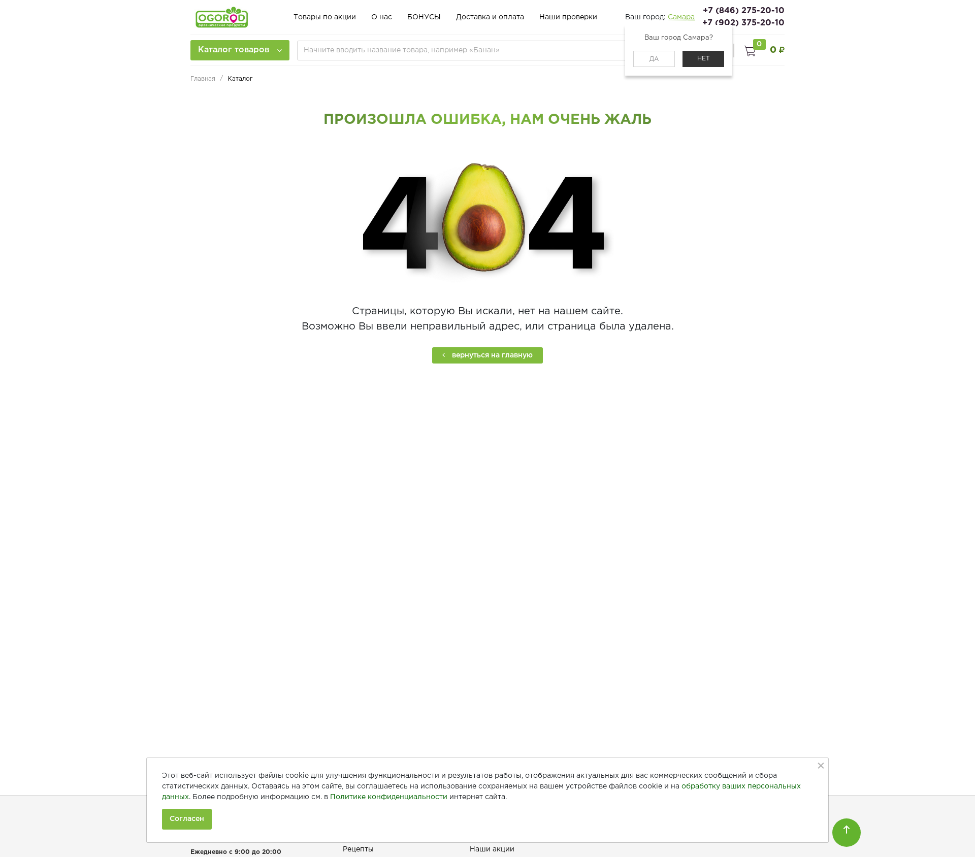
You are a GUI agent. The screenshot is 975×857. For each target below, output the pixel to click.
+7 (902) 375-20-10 (743, 23)
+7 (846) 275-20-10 (744, 11)
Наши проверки (568, 17)
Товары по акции (325, 17)
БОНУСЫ (424, 17)
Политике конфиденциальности (388, 797)
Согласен (187, 819)
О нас (381, 17)
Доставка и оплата (490, 17)
